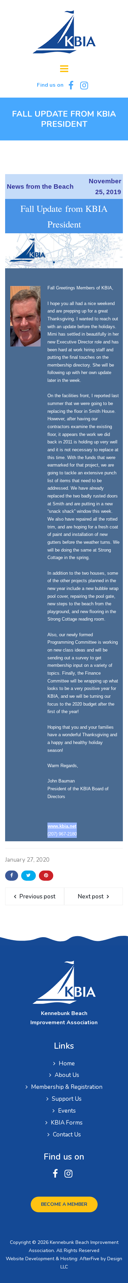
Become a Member (64, 1204)
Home (67, 1063)
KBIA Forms (67, 1123)
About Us (67, 1075)
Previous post (37, 896)
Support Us (67, 1099)
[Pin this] (46, 876)
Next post (90, 896)
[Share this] (11, 876)
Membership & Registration (66, 1087)
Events (67, 1111)
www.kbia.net (62, 826)
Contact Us (67, 1134)
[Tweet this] (28, 876)
